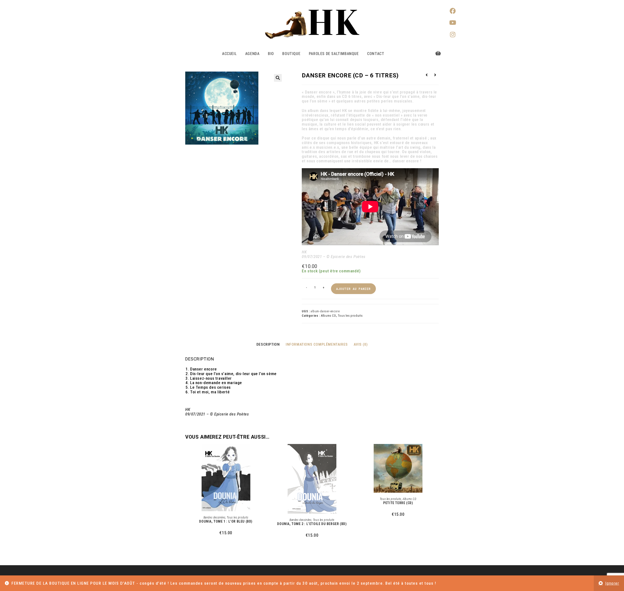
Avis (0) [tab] (361, 344)
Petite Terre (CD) (398, 503)
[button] (278, 78)
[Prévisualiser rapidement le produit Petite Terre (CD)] (437, 452)
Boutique (291, 53)
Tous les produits (350, 315)
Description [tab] (268, 344)
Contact (375, 53)
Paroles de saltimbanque (334, 53)
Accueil (229, 53)
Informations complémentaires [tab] (317, 344)
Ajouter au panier (353, 289)
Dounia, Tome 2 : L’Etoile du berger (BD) (312, 524)
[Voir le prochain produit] (435, 75)
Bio (271, 53)
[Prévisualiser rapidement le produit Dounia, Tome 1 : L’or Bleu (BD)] (265, 452)
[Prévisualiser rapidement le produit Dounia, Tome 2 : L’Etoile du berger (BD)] (351, 452)
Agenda (252, 53)
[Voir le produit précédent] (426, 75)
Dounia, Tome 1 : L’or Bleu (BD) (226, 521)
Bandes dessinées (214, 517)
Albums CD (328, 315)
